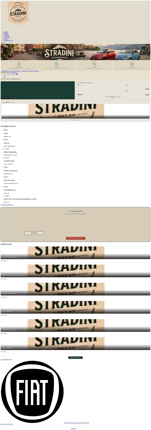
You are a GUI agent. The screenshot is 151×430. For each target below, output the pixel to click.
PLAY (5, 74)
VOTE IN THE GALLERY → (75, 120)
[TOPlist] (73, 428)
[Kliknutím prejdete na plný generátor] (85, 224)
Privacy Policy (70, 426)
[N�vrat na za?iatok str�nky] (75, 359)
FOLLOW (119, 96)
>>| (9, 74)
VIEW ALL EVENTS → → (8, 204)
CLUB (5, 39)
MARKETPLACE (8, 40)
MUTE (13, 74)
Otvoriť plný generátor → (75, 238)
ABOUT (6, 33)
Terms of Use (81, 426)
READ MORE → (4, 260)
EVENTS (6, 34)
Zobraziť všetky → (75, 357)
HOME (6, 32)
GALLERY (7, 36)
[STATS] (78, 428)
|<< (2, 74)
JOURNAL (7, 37)
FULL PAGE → (14, 72)
